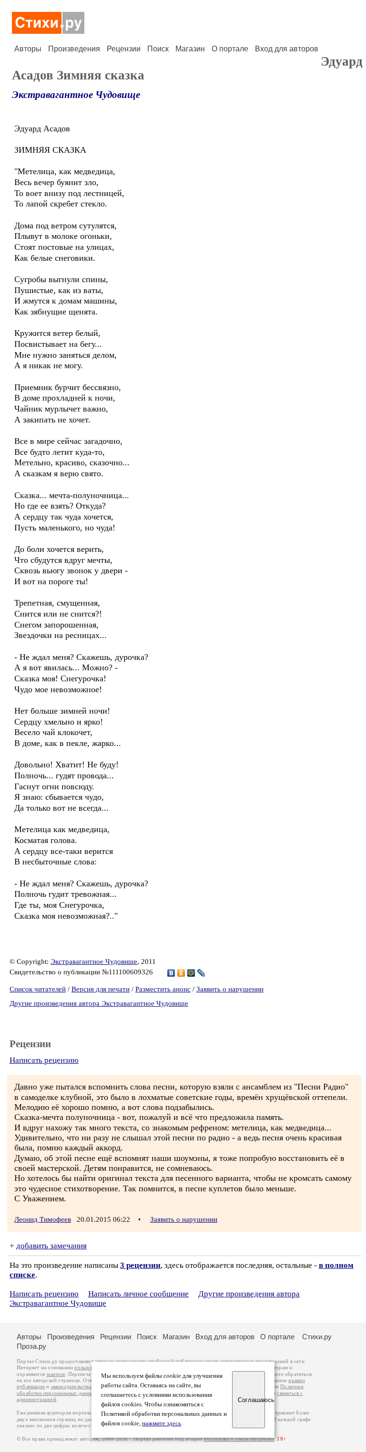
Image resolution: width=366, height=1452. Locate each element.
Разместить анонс (163, 989)
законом (55, 1374)
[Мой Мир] (191, 973)
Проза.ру (31, 1346)
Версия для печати (100, 989)
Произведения (74, 49)
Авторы (27, 49)
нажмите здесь (161, 1423)
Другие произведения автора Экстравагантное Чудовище (99, 1003)
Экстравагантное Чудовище (76, 94)
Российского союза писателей (239, 1439)
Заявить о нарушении (230, 989)
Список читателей (38, 989)
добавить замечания (51, 1245)
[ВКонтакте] (171, 973)
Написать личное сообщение (138, 1293)
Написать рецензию (44, 1060)
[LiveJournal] (201, 973)
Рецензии (124, 49)
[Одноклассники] (181, 973)
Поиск (158, 49)
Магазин (190, 49)
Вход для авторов (286, 49)
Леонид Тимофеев (42, 1219)
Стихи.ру (317, 1337)
